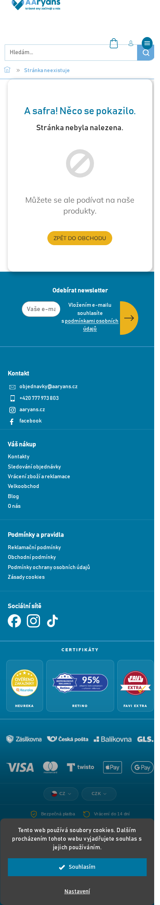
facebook (30, 421)
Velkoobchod (23, 486)
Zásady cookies (26, 577)
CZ (62, 793)
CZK (96, 793)
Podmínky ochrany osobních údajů (49, 567)
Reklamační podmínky (34, 547)
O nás (14, 506)
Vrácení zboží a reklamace (39, 476)
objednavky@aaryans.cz (48, 386)
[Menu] (147, 43)
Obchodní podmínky (32, 557)
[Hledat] (146, 52)
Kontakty (19, 457)
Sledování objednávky (34, 467)
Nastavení (77, 891)
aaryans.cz (32, 409)
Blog (13, 496)
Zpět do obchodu (80, 238)
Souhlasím (82, 867)
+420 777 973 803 (39, 398)
